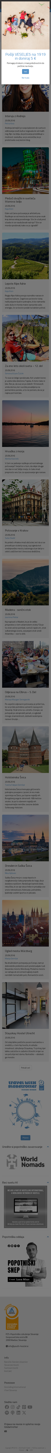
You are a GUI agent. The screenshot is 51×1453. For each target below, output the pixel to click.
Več (25, 71)
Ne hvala (25, 77)
